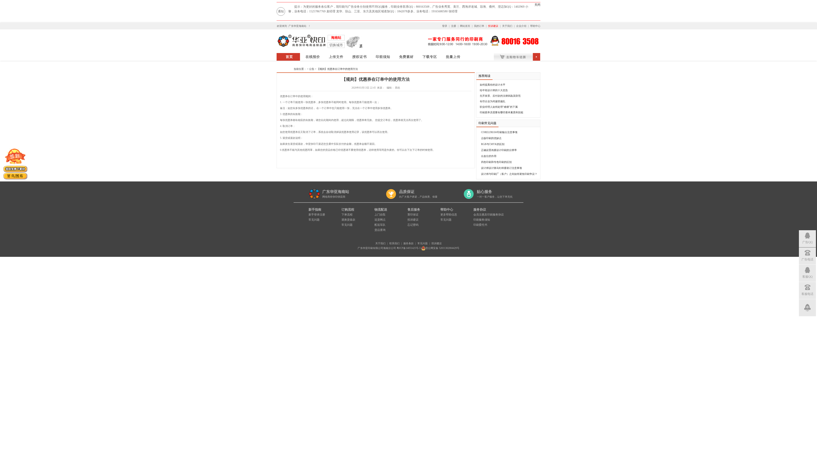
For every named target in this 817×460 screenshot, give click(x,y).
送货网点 (380, 219)
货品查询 (380, 229)
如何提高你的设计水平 (492, 84)
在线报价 (313, 57)
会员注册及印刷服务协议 (488, 214)
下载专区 (430, 57)
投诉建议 (493, 25)
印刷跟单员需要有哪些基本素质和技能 (501, 112)
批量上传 (453, 57)
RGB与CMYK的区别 (492, 144)
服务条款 (408, 243)
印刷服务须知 (481, 219)
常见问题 (314, 219)
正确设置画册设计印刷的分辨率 (499, 150)
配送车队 (380, 224)
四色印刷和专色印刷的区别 (496, 162)
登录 (444, 25)
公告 (311, 69)
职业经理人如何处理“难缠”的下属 (499, 106)
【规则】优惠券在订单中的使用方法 (337, 69)
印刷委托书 (480, 224)
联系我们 (394, 243)
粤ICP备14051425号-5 (409, 248)
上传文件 (336, 57)
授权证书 (359, 57)
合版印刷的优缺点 (491, 138)
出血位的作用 (488, 156)
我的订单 (479, 25)
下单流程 (347, 214)
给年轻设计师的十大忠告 (494, 90)
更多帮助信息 (448, 214)
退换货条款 (348, 219)
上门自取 (380, 214)
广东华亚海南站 (297, 25)
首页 (289, 57)
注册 (453, 25)
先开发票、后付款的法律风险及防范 (500, 95)
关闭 (537, 4)
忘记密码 (412, 224)
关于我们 (507, 25)
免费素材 (406, 57)
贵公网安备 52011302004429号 (442, 248)
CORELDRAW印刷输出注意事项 (499, 132)
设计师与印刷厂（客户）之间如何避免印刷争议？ (509, 173)
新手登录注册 (317, 214)
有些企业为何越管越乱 (492, 101)
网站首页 (465, 25)
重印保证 (412, 214)
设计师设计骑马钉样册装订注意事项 (501, 168)
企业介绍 (521, 25)
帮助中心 (535, 25)
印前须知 (383, 57)
